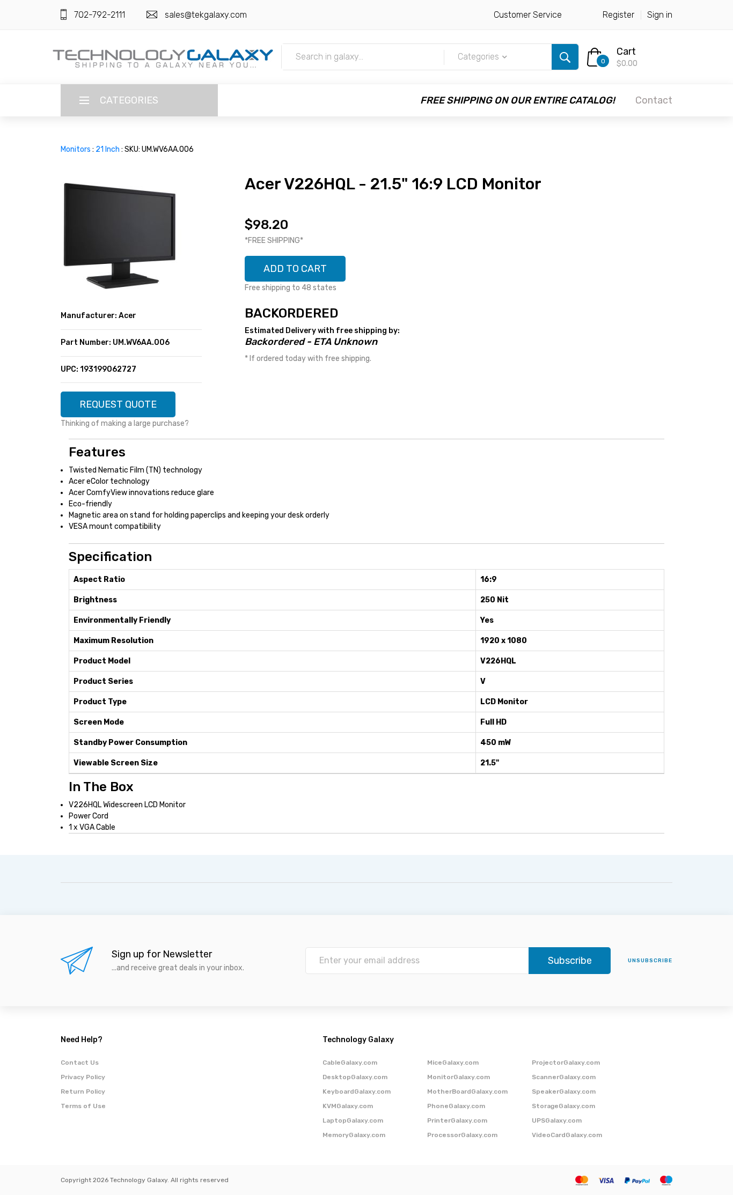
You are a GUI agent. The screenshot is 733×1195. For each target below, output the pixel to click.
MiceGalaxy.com (453, 1062)
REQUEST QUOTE (118, 404)
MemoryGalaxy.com (353, 1135)
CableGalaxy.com (349, 1062)
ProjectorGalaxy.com (566, 1062)
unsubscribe (650, 960)
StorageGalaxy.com (563, 1106)
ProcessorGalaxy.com (462, 1135)
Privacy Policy (83, 1077)
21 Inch (108, 149)
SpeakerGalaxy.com (564, 1091)
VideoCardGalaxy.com (567, 1135)
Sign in (659, 15)
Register (618, 15)
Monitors (76, 149)
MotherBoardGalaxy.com (467, 1091)
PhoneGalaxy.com (456, 1106)
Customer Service (528, 15)
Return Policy (83, 1091)
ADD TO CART (295, 269)
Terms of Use (83, 1106)
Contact (653, 100)
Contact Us (80, 1062)
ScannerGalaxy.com (564, 1077)
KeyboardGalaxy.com (356, 1091)
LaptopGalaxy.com (352, 1120)
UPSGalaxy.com (557, 1120)
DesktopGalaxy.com (354, 1077)
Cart (626, 51)
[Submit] (565, 57)
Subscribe (570, 961)
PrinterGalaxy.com (457, 1120)
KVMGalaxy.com (347, 1106)
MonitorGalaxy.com (458, 1077)
